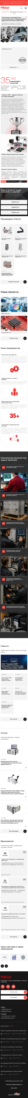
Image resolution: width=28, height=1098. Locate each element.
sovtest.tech (4, 1058)
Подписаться (15, 202)
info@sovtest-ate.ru (6, 1011)
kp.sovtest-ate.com (6, 1041)
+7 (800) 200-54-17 (6, 1009)
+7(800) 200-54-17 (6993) (20, 1033)
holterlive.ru (4, 1066)
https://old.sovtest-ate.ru (18, 3)
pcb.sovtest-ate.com (6, 1050)
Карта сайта (14, 1088)
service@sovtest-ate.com (8, 1018)
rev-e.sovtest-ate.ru (6, 1033)
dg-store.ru (4, 1074)
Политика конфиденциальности (14, 1084)
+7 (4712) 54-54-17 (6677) (8, 1016)
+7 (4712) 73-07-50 (18, 1041)
